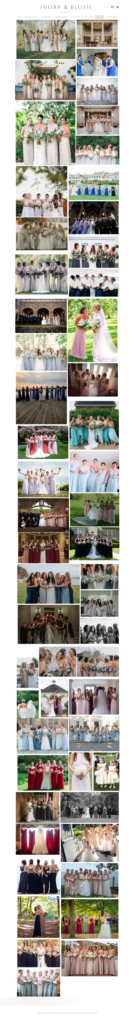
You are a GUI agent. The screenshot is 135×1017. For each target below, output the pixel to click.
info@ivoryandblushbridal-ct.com (47, 1013)
